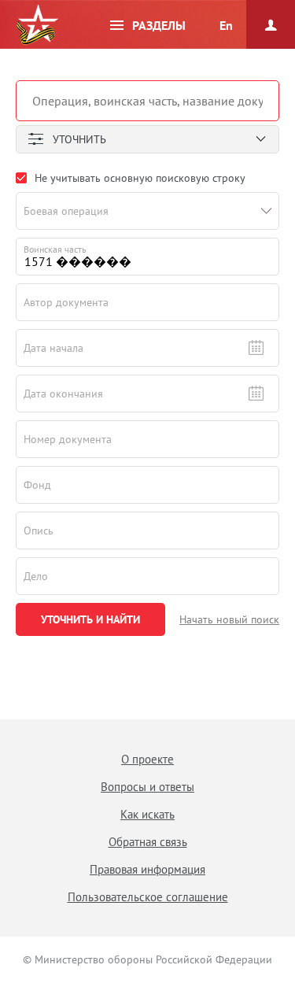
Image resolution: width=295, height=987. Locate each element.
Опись (38, 530)
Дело (36, 576)
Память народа (37, 25)
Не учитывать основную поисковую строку (140, 178)
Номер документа (68, 439)
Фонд (37, 485)
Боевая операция (66, 211)
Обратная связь (148, 841)
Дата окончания (63, 393)
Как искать (147, 814)
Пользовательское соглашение (148, 896)
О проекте (147, 759)
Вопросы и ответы (147, 786)
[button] (266, 211)
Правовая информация (147, 869)
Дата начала (53, 348)
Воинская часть (55, 249)
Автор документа (66, 302)
